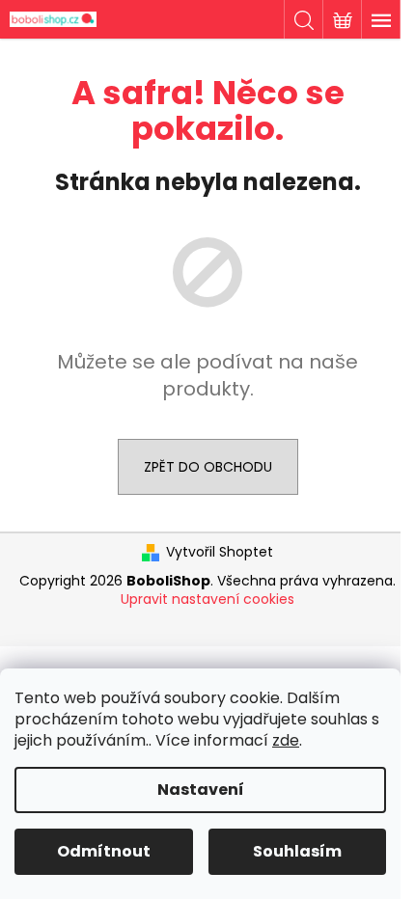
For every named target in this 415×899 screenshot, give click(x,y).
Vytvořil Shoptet (219, 552)
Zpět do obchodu (208, 467)
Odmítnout (104, 851)
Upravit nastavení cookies (207, 599)
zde (285, 740)
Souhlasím (297, 851)
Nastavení (200, 789)
